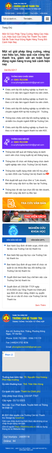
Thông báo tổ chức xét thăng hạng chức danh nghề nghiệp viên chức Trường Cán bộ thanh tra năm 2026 (27, 163)
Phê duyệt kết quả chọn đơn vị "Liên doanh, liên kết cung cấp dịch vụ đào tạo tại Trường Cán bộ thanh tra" (26, 182)
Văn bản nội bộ (14, 240)
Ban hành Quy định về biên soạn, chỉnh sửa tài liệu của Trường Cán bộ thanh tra (27, 247)
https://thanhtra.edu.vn (25, 427)
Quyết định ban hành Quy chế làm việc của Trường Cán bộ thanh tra (27, 279)
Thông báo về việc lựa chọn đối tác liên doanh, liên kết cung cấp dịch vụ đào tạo (27, 191)
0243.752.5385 (21, 80)
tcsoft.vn (19, 418)
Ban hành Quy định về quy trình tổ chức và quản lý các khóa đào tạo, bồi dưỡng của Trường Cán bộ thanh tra (27, 267)
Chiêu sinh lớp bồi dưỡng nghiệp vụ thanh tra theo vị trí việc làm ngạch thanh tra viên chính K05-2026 (26, 91)
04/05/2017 (10, 70)
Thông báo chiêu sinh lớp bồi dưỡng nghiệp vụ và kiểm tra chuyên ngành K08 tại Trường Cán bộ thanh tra (27, 120)
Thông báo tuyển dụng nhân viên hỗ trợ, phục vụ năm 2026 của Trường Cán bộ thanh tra (26, 172)
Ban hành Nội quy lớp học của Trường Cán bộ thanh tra (27, 257)
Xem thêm (40, 305)
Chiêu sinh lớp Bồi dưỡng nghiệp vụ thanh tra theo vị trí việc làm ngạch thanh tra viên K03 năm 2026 (26, 129)
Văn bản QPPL (38, 240)
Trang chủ (7, 27)
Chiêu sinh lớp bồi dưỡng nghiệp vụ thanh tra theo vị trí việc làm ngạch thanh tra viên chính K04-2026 (26, 101)
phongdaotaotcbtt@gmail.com (30, 82)
